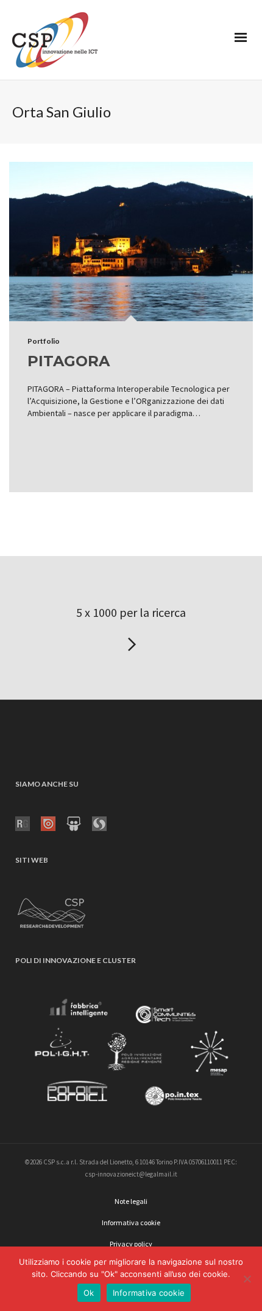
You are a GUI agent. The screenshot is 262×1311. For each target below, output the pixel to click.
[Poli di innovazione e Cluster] (131, 1054)
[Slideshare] (79, 822)
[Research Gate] (28, 822)
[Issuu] (53, 822)
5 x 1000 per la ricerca (131, 612)
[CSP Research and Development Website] (51, 910)
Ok (88, 1293)
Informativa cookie (149, 1293)
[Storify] (105, 822)
